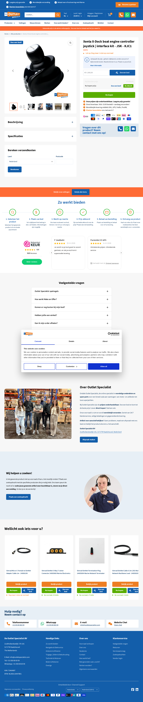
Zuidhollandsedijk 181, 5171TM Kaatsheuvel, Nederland (101, 432)
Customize (70, 366)
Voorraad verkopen (86, 644)
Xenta (85, 50)
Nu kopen (109, 95)
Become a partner (129, 4)
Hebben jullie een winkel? (46, 315)
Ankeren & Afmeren (53, 651)
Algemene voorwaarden (88, 669)
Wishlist (101, 23)
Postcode (59, 156)
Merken (47, 23)
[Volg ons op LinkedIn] (137, 689)
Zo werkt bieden (52, 644)
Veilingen (22, 23)
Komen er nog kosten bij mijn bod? (50, 307)
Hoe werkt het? (85, 658)
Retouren (116, 647)
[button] (13, 71)
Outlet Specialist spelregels (47, 291)
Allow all (103, 366)
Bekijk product (21, 584)
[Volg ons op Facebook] (132, 689)
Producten (8, 23)
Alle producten (16, 34)
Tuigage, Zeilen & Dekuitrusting (57, 654)
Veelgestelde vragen (120, 644)
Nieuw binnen (35, 23)
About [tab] (105, 341)
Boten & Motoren (52, 662)
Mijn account (92, 16)
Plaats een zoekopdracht (18, 497)
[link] (21, 567)
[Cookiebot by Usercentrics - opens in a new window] (109, 334)
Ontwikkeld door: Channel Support (71, 685)
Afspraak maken (89, 439)
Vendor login (117, 658)
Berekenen (15, 169)
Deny (39, 366)
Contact (111, 23)
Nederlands (71, 690)
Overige (49, 665)
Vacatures (83, 651)
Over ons (75, 23)
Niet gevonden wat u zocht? (89, 662)
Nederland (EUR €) (88, 690)
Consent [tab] (38, 341)
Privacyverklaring (28, 689)
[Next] (139, 567)
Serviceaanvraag (119, 651)
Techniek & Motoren (53, 658)
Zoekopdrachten (119, 654)
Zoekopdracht (88, 23)
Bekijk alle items (81, 192)
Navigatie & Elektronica (54, 647)
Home (6, 34)
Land (10, 156)
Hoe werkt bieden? (61, 23)
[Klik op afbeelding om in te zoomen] (70, 42)
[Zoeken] (58, 14)
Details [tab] (71, 341)
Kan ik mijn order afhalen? (46, 323)
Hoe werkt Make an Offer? (46, 299)
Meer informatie (96, 65)
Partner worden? (85, 665)
